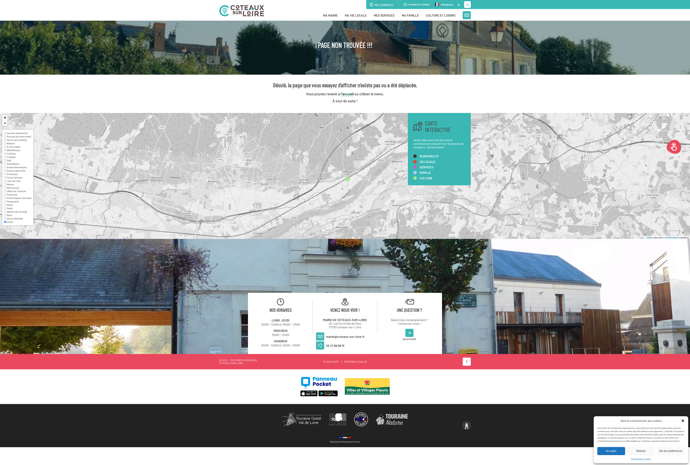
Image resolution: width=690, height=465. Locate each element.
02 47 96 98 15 (335, 345)
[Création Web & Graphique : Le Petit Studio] (467, 425)
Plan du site (331, 361)
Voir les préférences (670, 450)
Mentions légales (355, 361)
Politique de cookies (641, 458)
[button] (683, 421)
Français (447, 4)
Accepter (611, 450)
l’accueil (347, 94)
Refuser (641, 450)
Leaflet (649, 237)
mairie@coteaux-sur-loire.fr (345, 336)
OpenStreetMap (671, 237)
